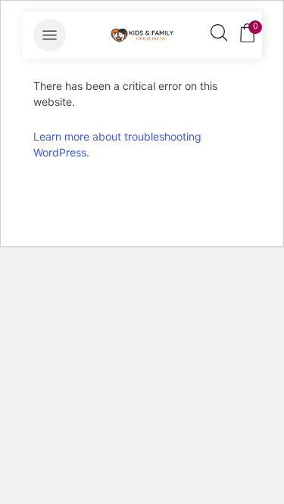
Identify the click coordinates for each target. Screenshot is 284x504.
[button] (49, 35)
